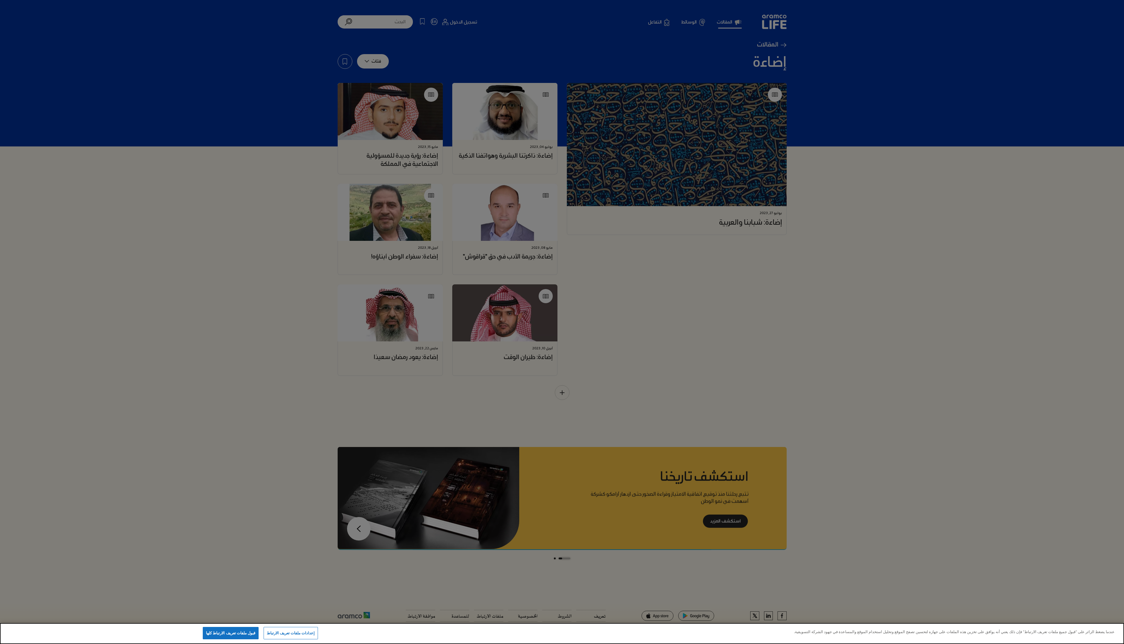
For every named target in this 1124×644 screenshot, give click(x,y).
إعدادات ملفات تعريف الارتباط (291, 632)
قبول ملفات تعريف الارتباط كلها (230, 632)
